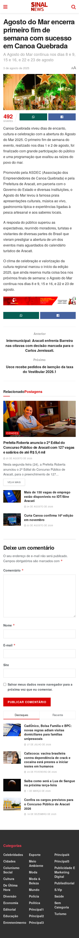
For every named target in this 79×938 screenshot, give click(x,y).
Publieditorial (64, 883)
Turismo (60, 914)
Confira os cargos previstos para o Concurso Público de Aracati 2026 (48, 803)
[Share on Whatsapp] (33, 116)
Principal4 (61, 854)
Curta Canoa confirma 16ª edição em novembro (48, 517)
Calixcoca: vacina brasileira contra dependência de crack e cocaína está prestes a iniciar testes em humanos (47, 759)
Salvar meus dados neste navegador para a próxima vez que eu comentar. (40, 686)
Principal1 (36, 909)
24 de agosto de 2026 (39, 506)
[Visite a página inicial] (39, 6)
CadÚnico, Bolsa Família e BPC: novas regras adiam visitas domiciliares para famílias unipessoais (48, 732)
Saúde (59, 896)
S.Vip (58, 889)
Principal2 (36, 916)
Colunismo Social (11, 870)
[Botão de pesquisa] (73, 6)
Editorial (9, 909)
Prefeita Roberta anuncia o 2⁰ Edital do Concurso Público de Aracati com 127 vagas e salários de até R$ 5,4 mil (38, 447)
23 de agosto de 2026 (39, 525)
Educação (10, 916)
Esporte (35, 854)
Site (6, 665)
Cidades (12, 433)
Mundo (34, 889)
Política (34, 903)
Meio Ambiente (36, 863)
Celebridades (13, 854)
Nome (9, 625)
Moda (33, 872)
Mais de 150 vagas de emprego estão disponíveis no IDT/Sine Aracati (47, 496)
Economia (10, 903)
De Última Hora (10, 887)
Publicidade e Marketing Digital (64, 872)
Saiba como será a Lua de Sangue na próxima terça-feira (49, 783)
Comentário (13, 570)
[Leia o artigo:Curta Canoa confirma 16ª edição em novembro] (12, 519)
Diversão (9, 896)
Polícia (34, 896)
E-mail (9, 645)
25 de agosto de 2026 (18, 458)
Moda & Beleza (34, 880)
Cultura (8, 878)
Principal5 (61, 861)
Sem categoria (61, 905)
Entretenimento (14, 922)
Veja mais (16, 481)
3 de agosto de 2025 (16, 68)
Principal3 (36, 922)
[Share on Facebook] (62, 116)
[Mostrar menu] (5, 6)
